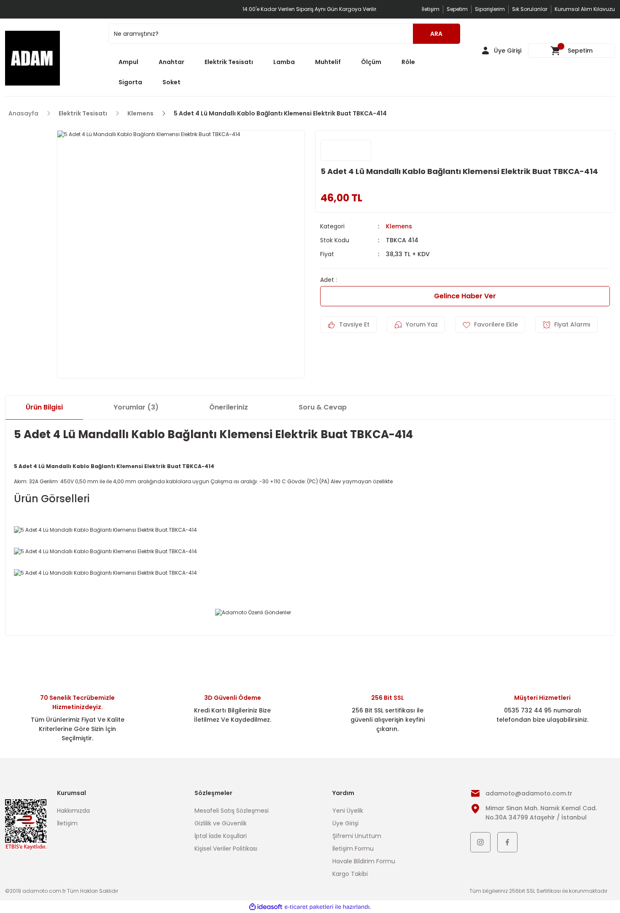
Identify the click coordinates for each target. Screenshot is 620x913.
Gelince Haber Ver (465, 296)
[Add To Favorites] (490, 324)
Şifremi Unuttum (356, 836)
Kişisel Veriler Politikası (225, 848)
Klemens (399, 226)
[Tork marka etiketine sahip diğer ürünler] (346, 150)
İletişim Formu (353, 848)
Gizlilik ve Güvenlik (220, 823)
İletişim (67, 823)
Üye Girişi (345, 823)
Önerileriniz (228, 407)
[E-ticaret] (309, 906)
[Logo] (32, 58)
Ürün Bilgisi (44, 407)
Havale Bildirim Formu (363, 861)
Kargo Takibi (350, 874)
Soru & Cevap (323, 407)
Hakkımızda (73, 810)
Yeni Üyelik (347, 810)
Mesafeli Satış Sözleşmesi (231, 810)
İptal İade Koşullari (220, 836)
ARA (436, 33)
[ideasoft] (266, 907)
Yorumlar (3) (136, 407)
